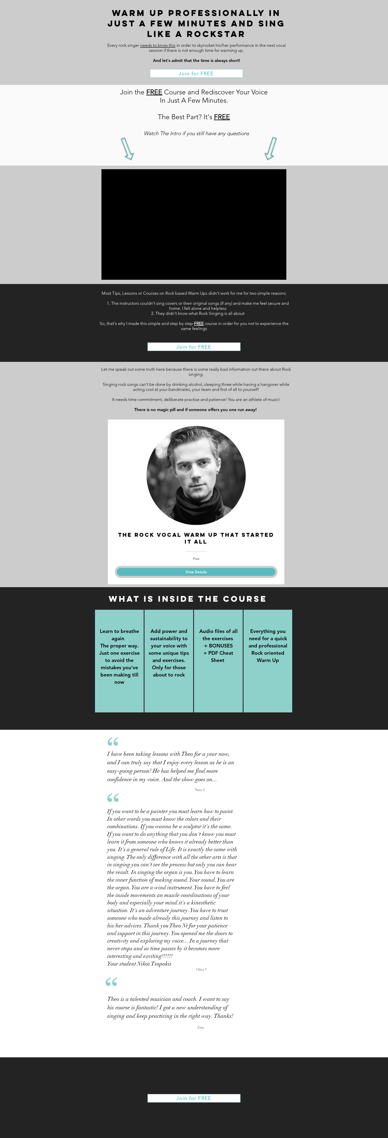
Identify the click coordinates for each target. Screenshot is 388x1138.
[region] (119, 661)
